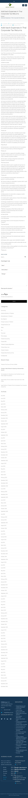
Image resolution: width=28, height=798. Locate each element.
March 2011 (3, 675)
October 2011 (4, 655)
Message (4, 273)
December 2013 (4, 584)
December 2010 (4, 683)
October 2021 (4, 457)
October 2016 (4, 528)
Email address (5, 269)
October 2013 (4, 590)
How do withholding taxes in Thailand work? (21, 750)
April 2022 (3, 440)
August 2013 (3, 596)
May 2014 (3, 570)
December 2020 (4, 480)
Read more (4, 254)
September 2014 (4, 559)
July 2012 (3, 632)
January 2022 (4, 449)
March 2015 (3, 545)
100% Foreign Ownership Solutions (21, 714)
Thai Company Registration (19, 717)
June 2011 (3, 666)
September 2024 (4, 423)
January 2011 (4, 680)
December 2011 (4, 649)
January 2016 (4, 536)
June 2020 (3, 488)
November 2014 (4, 553)
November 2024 (4, 418)
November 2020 (4, 483)
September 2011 (4, 658)
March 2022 (3, 443)
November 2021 (4, 455)
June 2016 (3, 534)
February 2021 (4, 477)
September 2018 (4, 511)
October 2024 (4, 421)
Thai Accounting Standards (19, 730)
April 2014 (3, 573)
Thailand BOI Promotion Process (21, 748)
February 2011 (4, 678)
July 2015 (3, 542)
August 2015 (3, 539)
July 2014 (3, 565)
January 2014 (4, 582)
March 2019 (3, 502)
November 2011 (4, 652)
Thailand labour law (5, 347)
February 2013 (4, 613)
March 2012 (3, 641)
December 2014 (4, 551)
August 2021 (3, 463)
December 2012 (4, 618)
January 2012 (4, 647)
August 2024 (3, 426)
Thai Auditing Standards (21, 732)
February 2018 (4, 517)
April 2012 (3, 638)
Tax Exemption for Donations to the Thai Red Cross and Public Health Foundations (12, 374)
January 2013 (4, 615)
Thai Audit (3, 333)
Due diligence (4, 319)
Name (3, 265)
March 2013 (3, 610)
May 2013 (3, 604)
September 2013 (4, 593)
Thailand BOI (3, 341)
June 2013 (3, 601)
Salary (2, 327)
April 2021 (3, 471)
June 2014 (3, 567)
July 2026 (3, 395)
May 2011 (3, 669)
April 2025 (3, 404)
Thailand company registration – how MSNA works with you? (21, 742)
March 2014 (3, 576)
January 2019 (4, 505)
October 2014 (4, 556)
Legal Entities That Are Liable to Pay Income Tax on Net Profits (12, 380)
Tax (1, 330)
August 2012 (3, 630)
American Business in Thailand (7, 313)
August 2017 (3, 525)
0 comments (5, 23)
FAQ (17, 735)
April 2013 (3, 607)
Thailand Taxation (20, 23)
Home (2, 16)
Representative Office (20, 711)
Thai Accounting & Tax (20, 726)
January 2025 (4, 412)
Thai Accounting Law (20, 727)
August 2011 (3, 661)
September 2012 (4, 627)
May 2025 (3, 401)
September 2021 (4, 460)
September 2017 (4, 522)
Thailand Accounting (5, 338)
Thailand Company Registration (7, 344)
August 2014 (3, 562)
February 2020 (4, 491)
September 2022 (4, 435)
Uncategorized (4, 355)
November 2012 (4, 621)
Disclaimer (18, 752)
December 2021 (4, 452)
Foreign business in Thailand (7, 321)
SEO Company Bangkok (15, 795)
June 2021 (3, 466)
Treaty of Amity (19, 710)
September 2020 (4, 486)
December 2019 (4, 494)
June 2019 (3, 500)
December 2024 (4, 415)
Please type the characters (7, 288)
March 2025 (3, 406)
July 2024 (3, 429)
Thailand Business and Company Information (20, 706)
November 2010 (4, 686)
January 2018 (4, 519)
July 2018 (3, 514)
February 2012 (4, 644)
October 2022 (4, 432)
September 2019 (4, 497)
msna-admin (9, 25)
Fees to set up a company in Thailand (21, 745)
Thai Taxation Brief (20, 733)
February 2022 (4, 446)
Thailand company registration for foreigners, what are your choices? (21, 738)
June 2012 (3, 635)
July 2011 (3, 663)
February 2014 (4, 579)
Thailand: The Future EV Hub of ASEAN (9, 364)
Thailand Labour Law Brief (21, 724)
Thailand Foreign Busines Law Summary (21, 722)
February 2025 (4, 409)
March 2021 (3, 474)
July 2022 (3, 438)
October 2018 (4, 508)
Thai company (13, 23)
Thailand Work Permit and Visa (7, 352)
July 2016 (3, 531)
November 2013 (4, 587)
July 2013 (3, 598)
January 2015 (4, 548)
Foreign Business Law (5, 324)
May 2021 (3, 469)
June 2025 (3, 398)
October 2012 (4, 624)
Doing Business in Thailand (6, 316)
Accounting (3, 310)
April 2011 (3, 672)
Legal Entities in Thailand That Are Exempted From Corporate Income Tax (14, 386)
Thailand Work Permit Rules (20, 719)
